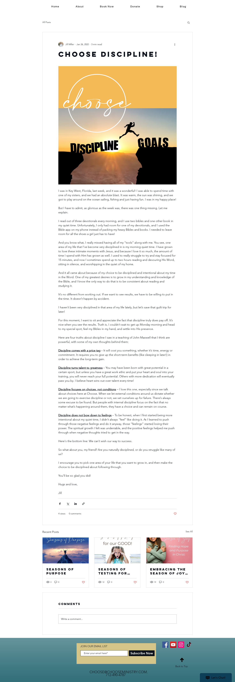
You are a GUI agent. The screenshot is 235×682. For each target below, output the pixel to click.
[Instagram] (181, 645)
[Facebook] (165, 645)
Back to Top (181, 666)
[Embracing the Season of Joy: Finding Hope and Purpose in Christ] (169, 550)
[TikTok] (189, 645)
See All (189, 531)
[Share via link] (83, 503)
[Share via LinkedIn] (75, 503)
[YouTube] (173, 645)
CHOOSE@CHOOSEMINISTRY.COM (118, 672)
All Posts (46, 22)
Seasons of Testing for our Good (112, 571)
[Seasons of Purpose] (66, 550)
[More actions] (175, 44)
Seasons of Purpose (60, 571)
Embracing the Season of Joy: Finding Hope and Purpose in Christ (168, 571)
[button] (188, 22)
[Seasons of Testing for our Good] (117, 550)
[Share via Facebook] (59, 503)
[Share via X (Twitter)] (67, 503)
